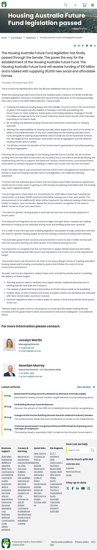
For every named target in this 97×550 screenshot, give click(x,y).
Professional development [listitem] (24, 489)
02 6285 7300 (27, 373)
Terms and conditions (61, 541)
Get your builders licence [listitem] (22, 471)
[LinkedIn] (78, 488)
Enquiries (70, 468)
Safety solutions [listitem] (6, 528)
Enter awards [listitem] (37, 464)
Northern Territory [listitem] (54, 489)
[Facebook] (74, 488)
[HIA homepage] (4, 4)
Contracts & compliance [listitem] (8, 473)
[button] (75, 5)
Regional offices (73, 471)
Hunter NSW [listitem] (56, 471)
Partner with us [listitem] (40, 504)
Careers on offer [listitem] (23, 495)
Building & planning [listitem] (6, 464)
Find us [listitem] (37, 459)
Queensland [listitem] (56, 493)
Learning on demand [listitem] (23, 482)
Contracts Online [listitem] (7, 479)
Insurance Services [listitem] (6, 504)
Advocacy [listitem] (39, 474)
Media (68, 475)
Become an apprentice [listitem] (23, 458)
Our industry (16, 37)
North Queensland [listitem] (56, 482)
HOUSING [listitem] (38, 471)
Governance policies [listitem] (40, 485)
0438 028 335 (27, 347)
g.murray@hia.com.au (31, 376)
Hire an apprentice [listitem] (7, 498)
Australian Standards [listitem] (7, 458)
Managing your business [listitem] (6, 511)
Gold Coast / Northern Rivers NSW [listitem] (56, 465)
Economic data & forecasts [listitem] (6, 487)
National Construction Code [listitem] (8, 520)
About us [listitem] (38, 490)
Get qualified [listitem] (24, 477)
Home (4, 37)
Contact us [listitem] (39, 456)
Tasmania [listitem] (55, 502)
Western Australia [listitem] (54, 510)
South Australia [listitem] (54, 498)
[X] (68, 488)
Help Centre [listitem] (40, 453)
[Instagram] (89, 488)
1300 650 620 (73, 464)
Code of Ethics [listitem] (38, 479)
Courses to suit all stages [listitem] (23, 502)
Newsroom (31, 37)
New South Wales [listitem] (55, 476)
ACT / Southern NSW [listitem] (54, 456)
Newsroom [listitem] (39, 468)
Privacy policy (82, 541)
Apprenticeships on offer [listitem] (24, 464)
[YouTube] (84, 488)
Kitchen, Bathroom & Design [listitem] (40, 496)
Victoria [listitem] (54, 505)
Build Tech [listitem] (7, 468)
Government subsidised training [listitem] (24, 520)
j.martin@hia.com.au (31, 351)
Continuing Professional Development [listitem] (24, 511)
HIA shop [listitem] (6, 493)
